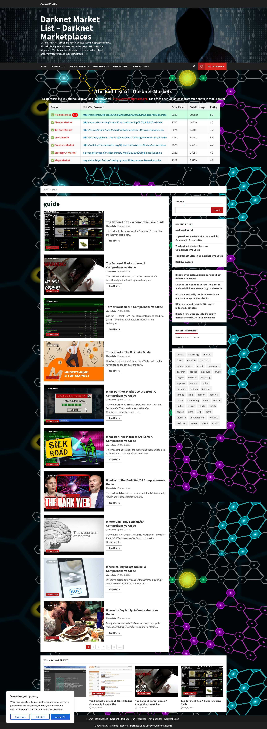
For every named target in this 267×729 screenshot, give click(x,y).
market (201, 394)
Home (43, 66)
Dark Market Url (184, 230)
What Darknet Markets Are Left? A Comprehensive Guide (74, 448)
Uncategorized (52, 248)
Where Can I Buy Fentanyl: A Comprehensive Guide (74, 535)
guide (205, 383)
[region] (40, 707)
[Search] (194, 66)
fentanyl (193, 383)
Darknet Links (141, 66)
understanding (197, 417)
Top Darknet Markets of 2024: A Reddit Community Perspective (110, 681)
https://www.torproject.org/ (131, 98)
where (194, 423)
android (207, 354)
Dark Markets (101, 66)
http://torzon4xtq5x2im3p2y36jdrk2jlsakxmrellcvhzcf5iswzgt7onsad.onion (123, 129)
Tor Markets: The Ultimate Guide (74, 361)
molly (180, 400)
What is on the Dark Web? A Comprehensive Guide (74, 491)
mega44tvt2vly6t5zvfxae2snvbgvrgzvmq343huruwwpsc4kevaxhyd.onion (122, 160)
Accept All (60, 717)
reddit (202, 406)
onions (216, 400)
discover (205, 371)
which (205, 423)
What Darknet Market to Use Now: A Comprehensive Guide (74, 405)
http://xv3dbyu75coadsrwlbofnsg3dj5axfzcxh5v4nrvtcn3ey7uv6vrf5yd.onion (124, 145)
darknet (181, 371)
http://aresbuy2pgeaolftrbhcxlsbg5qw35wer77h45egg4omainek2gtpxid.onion (125, 137)
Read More (114, 240)
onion (206, 400)
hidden (194, 388)
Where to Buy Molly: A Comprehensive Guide (74, 621)
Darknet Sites (121, 66)
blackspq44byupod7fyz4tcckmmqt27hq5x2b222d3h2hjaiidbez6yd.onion (122, 152)
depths (193, 371)
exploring (206, 377)
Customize (20, 717)
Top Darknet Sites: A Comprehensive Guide (74, 231)
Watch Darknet (216, 66)
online (180, 406)
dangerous (213, 365)
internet (206, 388)
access (180, 354)
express (181, 383)
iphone (180, 394)
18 (113, 647)
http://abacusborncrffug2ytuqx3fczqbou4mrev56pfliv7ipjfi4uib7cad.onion (123, 122)
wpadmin (112, 226)
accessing (193, 354)
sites (190, 411)
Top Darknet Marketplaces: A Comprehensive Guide (74, 275)
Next (120, 647)
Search (179, 201)
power (191, 406)
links (190, 394)
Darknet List (58, 66)
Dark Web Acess (184, 261)
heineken (181, 388)
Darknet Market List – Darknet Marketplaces (70, 28)
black (180, 360)
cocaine (191, 360)
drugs (218, 371)
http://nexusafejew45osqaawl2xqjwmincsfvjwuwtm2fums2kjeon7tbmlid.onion (124, 114)
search (180, 411)
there (208, 411)
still (199, 411)
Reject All (40, 717)
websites (181, 423)
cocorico (204, 360)
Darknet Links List (139, 725)
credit (200, 365)
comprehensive (185, 365)
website (214, 417)
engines (192, 377)
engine (180, 377)
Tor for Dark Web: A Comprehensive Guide (74, 318)
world (215, 423)
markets (214, 394)
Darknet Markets (79, 66)
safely (213, 406)
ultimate (181, 417)
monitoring (193, 400)
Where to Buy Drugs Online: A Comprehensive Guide (74, 578)
